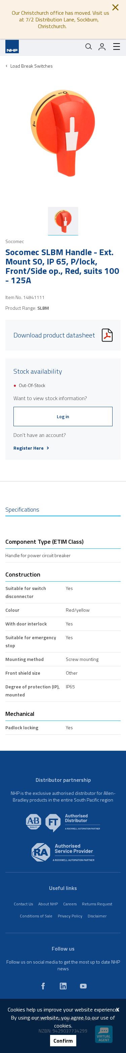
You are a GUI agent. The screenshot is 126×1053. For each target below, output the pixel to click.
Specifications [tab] (22, 509)
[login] (102, 46)
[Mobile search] (88, 46)
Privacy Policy (70, 916)
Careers (70, 904)
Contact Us (23, 904)
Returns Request (97, 904)
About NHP (48, 904)
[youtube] (83, 986)
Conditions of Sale (36, 916)
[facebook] (43, 986)
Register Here (28, 448)
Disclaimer (97, 916)
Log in (63, 416)
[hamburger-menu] (114, 46)
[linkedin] (63, 986)
